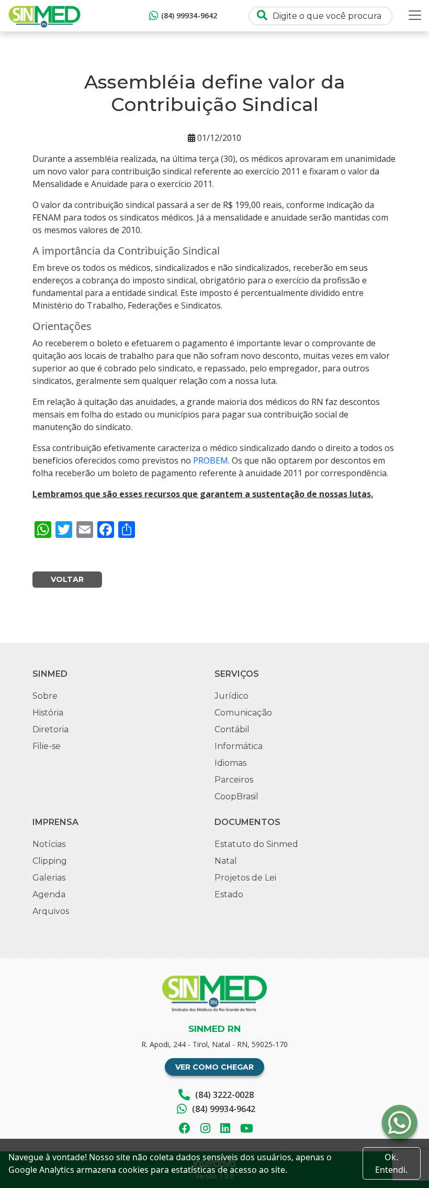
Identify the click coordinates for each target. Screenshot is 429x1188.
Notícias (48, 844)
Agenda (48, 894)
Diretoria (50, 729)
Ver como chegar (214, 1067)
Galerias (48, 878)
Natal (225, 861)
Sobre (45, 696)
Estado (228, 894)
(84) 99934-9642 (189, 15)
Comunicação (243, 713)
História (47, 713)
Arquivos (50, 911)
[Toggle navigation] (415, 15)
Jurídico (231, 696)
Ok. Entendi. (391, 1163)
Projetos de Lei (245, 878)
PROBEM (210, 460)
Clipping (49, 861)
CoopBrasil (236, 796)
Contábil (232, 729)
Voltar (67, 579)
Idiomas (230, 763)
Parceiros (233, 780)
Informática (238, 746)
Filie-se (46, 746)
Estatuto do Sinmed (256, 844)
